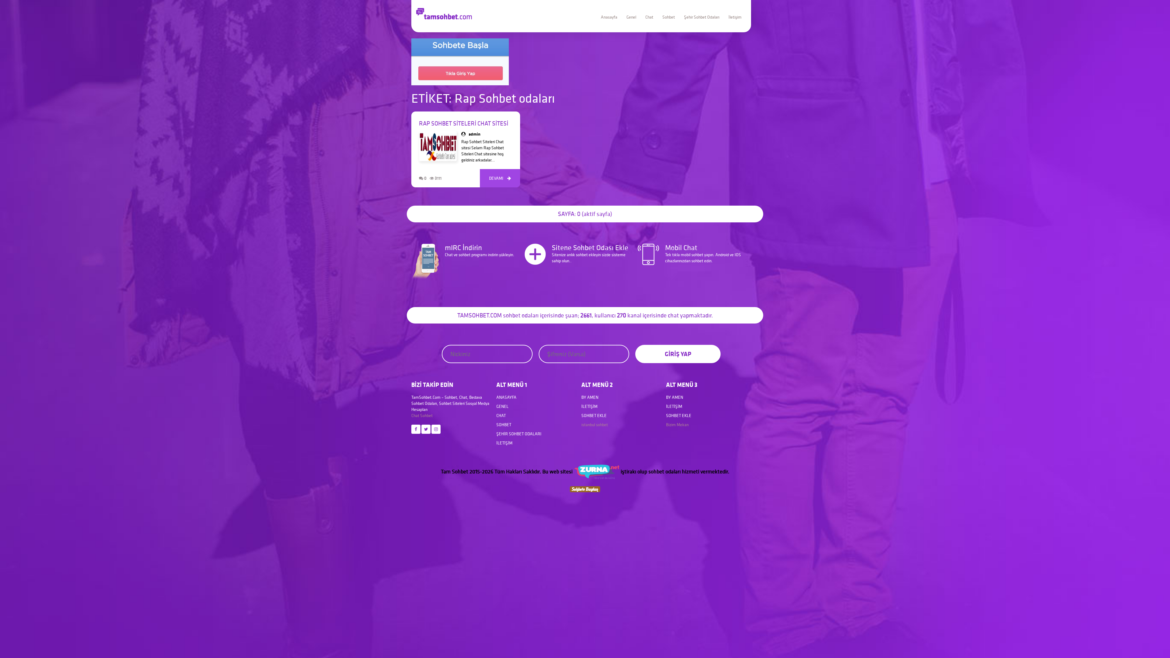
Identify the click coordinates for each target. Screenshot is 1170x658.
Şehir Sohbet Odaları (701, 17)
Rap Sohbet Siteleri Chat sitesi (463, 123)
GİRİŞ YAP (678, 354)
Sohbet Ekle (594, 415)
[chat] (585, 488)
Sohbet (668, 17)
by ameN (589, 397)
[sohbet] (596, 471)
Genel (631, 17)
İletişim (735, 17)
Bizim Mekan (677, 424)
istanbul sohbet (594, 424)
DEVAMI (500, 178)
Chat (649, 17)
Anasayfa (609, 17)
